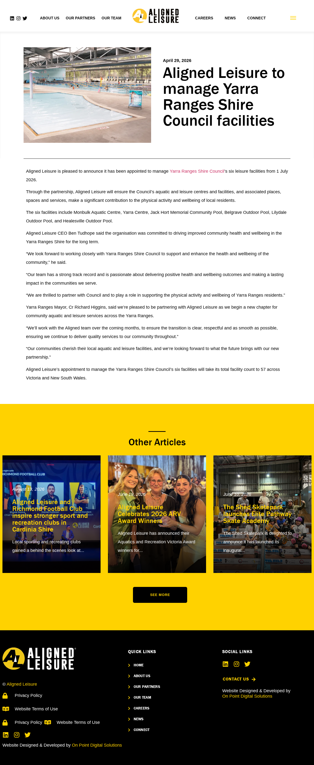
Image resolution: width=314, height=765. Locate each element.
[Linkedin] (12, 18)
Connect (256, 18)
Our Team (111, 18)
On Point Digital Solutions (97, 745)
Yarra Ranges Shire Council (197, 171)
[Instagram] (18, 18)
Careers (204, 18)
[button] (160, 594)
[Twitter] (25, 18)
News (230, 18)
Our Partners (80, 18)
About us (49, 18)
